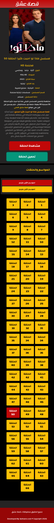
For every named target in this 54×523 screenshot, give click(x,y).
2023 (22, 79)
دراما (27, 70)
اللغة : (37, 88)
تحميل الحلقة (27, 156)
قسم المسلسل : (38, 92)
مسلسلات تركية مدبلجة (20, 92)
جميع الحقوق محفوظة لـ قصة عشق (27, 512)
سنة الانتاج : (30, 79)
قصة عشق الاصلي (21, 107)
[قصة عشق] (27, 3)
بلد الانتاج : (30, 83)
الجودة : (31, 74)
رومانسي (19, 70)
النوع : (37, 70)
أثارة (32, 70)
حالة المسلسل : (30, 96)
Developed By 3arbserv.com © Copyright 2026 (27, 519)
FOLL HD (23, 75)
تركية (22, 84)
